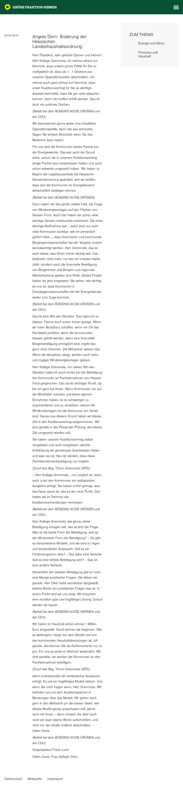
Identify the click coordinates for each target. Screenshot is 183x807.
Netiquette (34, 778)
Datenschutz (13, 778)
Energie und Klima (151, 43)
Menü (176, 7)
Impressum (55, 778)
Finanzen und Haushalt (148, 54)
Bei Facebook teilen (6, 761)
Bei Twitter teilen (12, 761)
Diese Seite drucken (101, 766)
